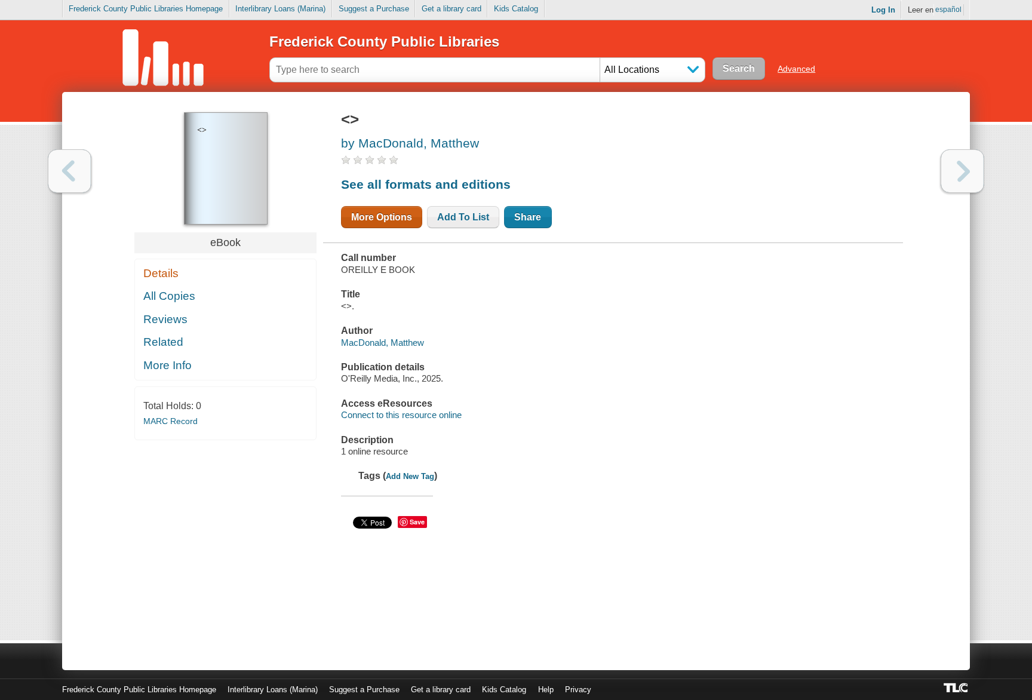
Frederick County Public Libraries (384, 41)
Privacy (578, 689)
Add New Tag (410, 476)
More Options (381, 217)
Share (527, 217)
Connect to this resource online (401, 415)
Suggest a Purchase (374, 8)
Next (962, 171)
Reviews (165, 319)
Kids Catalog (516, 8)
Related (163, 342)
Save (417, 521)
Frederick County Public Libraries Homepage (146, 8)
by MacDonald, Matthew (410, 143)
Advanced (796, 68)
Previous (69, 171)
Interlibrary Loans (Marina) (280, 8)
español (948, 9)
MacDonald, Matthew (382, 342)
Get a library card (451, 8)
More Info (167, 365)
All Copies (169, 296)
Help (546, 689)
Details (161, 273)
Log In (883, 9)
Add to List (463, 217)
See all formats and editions (426, 184)
